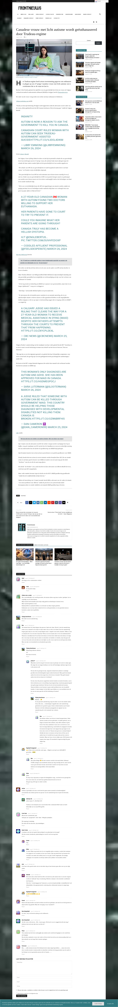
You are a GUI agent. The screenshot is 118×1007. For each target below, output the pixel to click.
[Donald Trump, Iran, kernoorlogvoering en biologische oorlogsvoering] (80, 110)
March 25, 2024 (57, 427)
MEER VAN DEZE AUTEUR (41, 545)
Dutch (99, 1)
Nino (27, 773)
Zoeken (89, 40)
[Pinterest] (52, 502)
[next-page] (20, 568)
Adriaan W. (29, 799)
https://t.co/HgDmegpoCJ (38, 381)
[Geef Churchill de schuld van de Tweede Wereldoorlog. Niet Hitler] (80, 88)
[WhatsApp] (41, 502)
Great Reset (78, 14)
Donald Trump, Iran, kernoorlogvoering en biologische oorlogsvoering (92, 110)
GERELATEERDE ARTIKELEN (24, 545)
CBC (17, 433)
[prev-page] (17, 568)
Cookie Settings (98, 1003)
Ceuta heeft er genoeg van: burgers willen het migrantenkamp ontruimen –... (93, 56)
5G (17, 14)
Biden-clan (23, 14)
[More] (67, 502)
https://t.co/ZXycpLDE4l (37, 330)
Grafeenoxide (69, 14)
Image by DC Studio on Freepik (30, 77)
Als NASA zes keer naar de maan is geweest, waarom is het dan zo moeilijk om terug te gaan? (63, 563)
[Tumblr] (56, 502)
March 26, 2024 (31, 148)
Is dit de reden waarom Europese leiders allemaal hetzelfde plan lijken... (92, 80)
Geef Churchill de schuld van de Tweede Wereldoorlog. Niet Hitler (93, 88)
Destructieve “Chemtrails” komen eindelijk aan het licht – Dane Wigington (60, 513)
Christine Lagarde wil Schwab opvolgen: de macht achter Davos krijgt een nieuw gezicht (43, 563)
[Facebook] (26, 502)
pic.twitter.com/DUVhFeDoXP (41, 240)
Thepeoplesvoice (63, 92)
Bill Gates (31, 14)
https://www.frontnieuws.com (32, 527)
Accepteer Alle (110, 1003)
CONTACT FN (56, 18)
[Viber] (60, 502)
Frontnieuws (31, 525)
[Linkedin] (45, 502)
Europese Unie (59, 14)
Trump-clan (48, 18)
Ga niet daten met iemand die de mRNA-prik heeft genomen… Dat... (93, 136)
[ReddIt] (49, 502)
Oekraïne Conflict (28, 18)
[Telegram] (94, 22)
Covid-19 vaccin (50, 14)
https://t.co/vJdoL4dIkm (46, 139)
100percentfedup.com (22, 101)
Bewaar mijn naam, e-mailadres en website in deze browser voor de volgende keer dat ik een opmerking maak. (43, 990)
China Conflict (40, 14)
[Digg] (63, 502)
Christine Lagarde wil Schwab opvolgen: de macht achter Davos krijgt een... (92, 64)
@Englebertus (36, 237)
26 (25, 37)
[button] (100, 14)
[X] (30, 502)
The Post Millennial (21, 254)
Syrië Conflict (39, 18)
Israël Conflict (87, 14)
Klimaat (19, 18)
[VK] (38, 502)
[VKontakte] (96, 22)
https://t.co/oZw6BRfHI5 (48, 418)
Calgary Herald (24, 154)
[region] (59, 1003)
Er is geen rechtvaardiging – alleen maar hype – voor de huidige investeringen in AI (24, 563)
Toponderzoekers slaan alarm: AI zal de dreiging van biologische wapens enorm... (93, 118)
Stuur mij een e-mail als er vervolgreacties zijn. (28, 993)
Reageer (23, 582)
